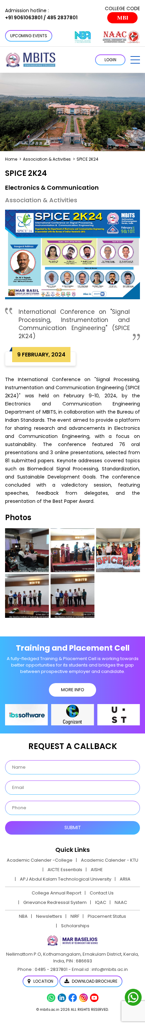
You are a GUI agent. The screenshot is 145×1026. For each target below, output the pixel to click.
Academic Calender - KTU (109, 860)
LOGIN (110, 60)
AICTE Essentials (65, 869)
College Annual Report (56, 893)
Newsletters (49, 916)
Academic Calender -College (39, 860)
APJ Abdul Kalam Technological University (65, 879)
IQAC (100, 902)
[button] (135, 59)
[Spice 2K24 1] (27, 596)
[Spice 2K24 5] (27, 550)
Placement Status (107, 916)
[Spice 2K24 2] (72, 596)
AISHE (97, 869)
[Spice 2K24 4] (118, 550)
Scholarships (75, 926)
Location (42, 981)
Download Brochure (94, 981)
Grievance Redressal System (55, 902)
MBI (122, 18)
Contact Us (102, 893)
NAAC (121, 902)
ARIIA (125, 879)
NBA (23, 916)
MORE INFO (72, 689)
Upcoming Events (28, 36)
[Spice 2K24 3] (72, 550)
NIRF (74, 916)
